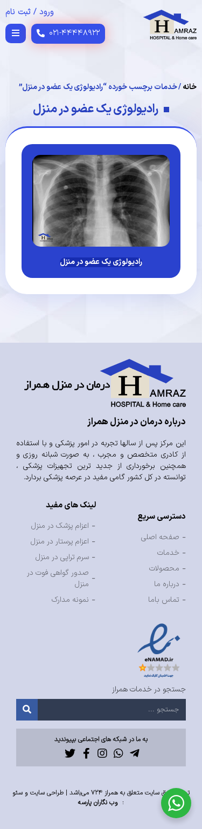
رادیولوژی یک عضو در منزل (101, 262)
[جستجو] (27, 710)
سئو (17, 793)
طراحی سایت (47, 793)
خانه (190, 87)
